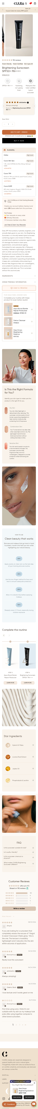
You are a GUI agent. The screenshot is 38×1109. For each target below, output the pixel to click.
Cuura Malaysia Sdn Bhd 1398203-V (19, 1103)
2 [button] (16, 1025)
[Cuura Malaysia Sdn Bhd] (19, 3)
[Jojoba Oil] (19, 765)
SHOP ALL (5, 1075)
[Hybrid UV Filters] (19, 741)
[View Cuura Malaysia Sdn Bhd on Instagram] (3, 1098)
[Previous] (3, 9)
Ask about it (29, 1097)
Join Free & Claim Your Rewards (15, 225)
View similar (17, 1097)
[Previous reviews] (4, 106)
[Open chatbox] (33, 1104)
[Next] (35, 9)
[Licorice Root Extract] (19, 753)
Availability (10, 150)
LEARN (4, 1079)
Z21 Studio (26, 1105)
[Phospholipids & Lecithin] (19, 777)
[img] (7, 922)
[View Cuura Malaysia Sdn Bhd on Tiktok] (9, 1098)
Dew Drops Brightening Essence (26, 1089)
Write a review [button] (19, 908)
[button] (7, 60)
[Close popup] (34, 1083)
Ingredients (7, 276)
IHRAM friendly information (14, 282)
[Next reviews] (34, 106)
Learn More (10, 682)
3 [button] (19, 1025)
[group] (19, 10)
